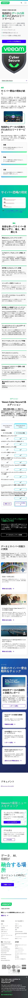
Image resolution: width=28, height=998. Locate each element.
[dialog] (14, 987)
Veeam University (18, 931)
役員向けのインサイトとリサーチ (21, 945)
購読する (3, 916)
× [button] (26, 977)
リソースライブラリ (19, 950)
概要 (2, 924)
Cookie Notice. (8, 992)
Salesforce (3, 956)
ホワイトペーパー (19, 952)
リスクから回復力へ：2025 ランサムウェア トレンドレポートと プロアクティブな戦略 (15, 211)
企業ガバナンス (4, 929)
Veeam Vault (3, 953)
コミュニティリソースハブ (21, 936)
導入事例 (17, 928)
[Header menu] (25, 2)
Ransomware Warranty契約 (8, 786)
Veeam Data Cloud (5, 951)
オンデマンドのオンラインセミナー (21, 954)
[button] (14, 995)
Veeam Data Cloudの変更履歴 (21, 934)
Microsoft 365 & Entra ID (6, 954)
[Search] (21, 2)
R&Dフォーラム (18, 938)
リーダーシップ (4, 926)
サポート (17, 924)
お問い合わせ (4, 931)
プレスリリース (4, 933)
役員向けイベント (19, 948)
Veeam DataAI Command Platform (6, 944)
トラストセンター (5, 938)
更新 (16, 929)
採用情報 (3, 928)
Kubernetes (3, 958)
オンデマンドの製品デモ (20, 959)
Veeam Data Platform (5, 949)
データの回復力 (4, 947)
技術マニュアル (18, 926)
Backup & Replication (5, 960)
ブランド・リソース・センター (6, 936)
